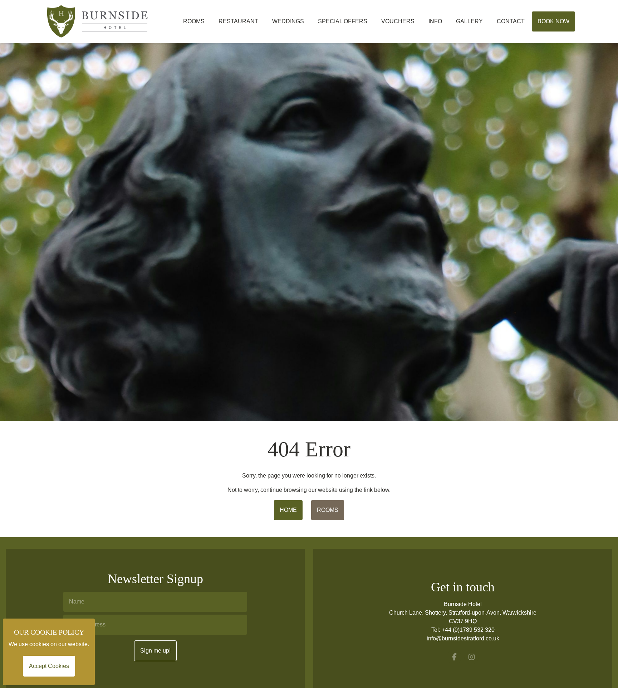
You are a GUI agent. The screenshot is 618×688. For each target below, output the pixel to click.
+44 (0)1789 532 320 (468, 630)
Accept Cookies (49, 666)
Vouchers (398, 21)
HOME (288, 510)
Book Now (553, 21)
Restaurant (238, 21)
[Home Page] (109, 21)
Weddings (288, 21)
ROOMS (327, 510)
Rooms (194, 21)
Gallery (469, 21)
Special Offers (342, 21)
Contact (511, 21)
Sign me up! (155, 651)
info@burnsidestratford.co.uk (463, 638)
